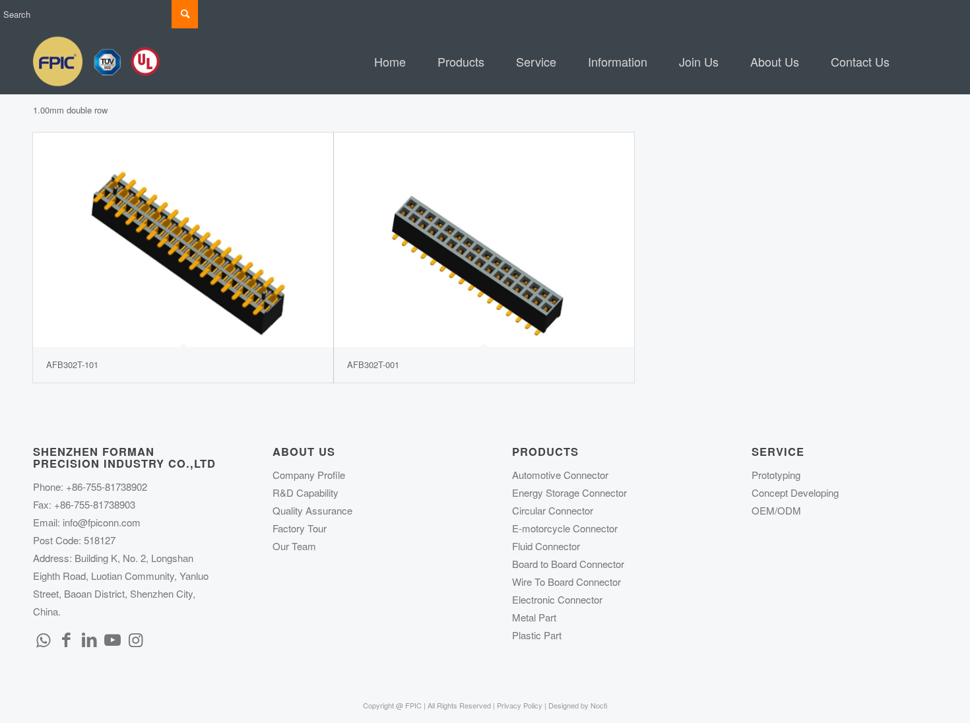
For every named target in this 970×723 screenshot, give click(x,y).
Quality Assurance (312, 510)
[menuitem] (390, 61)
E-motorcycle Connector (565, 528)
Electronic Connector (557, 599)
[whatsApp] (43, 638)
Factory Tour (300, 528)
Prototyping (776, 475)
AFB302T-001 (373, 364)
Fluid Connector (546, 546)
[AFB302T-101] (183, 240)
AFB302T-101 (72, 364)
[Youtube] (112, 638)
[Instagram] (135, 638)
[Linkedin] (89, 638)
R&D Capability (306, 492)
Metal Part (534, 617)
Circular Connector (552, 510)
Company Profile (309, 475)
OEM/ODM (776, 510)
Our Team (294, 546)
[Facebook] (66, 638)
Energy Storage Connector (569, 492)
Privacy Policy (519, 705)
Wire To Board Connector (566, 581)
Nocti (599, 705)
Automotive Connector (560, 475)
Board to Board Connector (568, 564)
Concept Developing (795, 492)
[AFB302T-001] (484, 240)
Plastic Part (537, 635)
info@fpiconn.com (102, 522)
